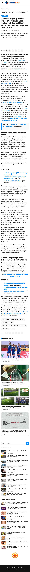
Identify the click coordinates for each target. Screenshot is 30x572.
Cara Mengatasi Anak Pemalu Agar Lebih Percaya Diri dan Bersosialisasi (17, 465)
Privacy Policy (15, 567)
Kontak (21, 567)
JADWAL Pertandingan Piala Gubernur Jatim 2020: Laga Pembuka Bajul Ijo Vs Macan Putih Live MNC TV (14, 432)
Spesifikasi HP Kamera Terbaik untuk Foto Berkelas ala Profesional (17, 456)
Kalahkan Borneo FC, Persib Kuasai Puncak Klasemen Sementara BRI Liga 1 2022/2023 (13, 359)
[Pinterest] (22, 50)
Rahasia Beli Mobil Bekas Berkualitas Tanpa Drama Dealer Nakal (17, 475)
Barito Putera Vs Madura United (17, 70)
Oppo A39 (7, 110)
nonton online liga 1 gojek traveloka (12, 102)
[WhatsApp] (13, 50)
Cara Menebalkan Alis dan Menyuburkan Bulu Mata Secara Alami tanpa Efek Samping (18, 542)
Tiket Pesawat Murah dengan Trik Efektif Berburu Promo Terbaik (16, 451)
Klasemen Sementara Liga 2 (12, 181)
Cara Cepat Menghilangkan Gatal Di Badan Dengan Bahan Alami (17, 547)
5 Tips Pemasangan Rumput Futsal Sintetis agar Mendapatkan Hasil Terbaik (13, 407)
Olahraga (7, 9)
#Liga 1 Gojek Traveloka (7, 322)
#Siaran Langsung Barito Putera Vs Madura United (14, 325)
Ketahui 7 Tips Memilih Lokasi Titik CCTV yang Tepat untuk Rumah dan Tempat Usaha (16, 527)
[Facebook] (6, 50)
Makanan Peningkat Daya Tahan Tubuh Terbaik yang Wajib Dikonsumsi (16, 494)
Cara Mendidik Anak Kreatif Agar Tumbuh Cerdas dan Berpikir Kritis (17, 470)
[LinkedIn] (19, 50)
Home (2, 9)
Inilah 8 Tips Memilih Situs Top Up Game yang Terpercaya (16, 517)
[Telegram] (16, 50)
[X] (9, 50)
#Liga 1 (22, 319)
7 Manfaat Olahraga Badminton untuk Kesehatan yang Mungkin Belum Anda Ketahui (14, 383)
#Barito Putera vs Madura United (10, 319)
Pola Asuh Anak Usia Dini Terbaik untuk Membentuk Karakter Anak (16, 484)
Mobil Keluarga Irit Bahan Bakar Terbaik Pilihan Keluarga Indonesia (16, 489)
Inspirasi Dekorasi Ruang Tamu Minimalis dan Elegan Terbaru (17, 480)
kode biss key (18, 116)
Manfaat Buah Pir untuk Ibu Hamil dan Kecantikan (16, 533)
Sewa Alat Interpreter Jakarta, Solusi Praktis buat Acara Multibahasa (17, 461)
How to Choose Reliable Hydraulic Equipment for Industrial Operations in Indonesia (17, 503)
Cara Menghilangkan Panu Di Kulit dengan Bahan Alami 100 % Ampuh (17, 522)
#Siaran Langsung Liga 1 (8, 328)
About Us (9, 567)
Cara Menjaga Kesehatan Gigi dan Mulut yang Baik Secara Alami (17, 512)
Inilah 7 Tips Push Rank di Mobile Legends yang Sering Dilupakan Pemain (16, 508)
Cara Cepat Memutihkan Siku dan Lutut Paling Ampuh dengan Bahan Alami (16, 537)
